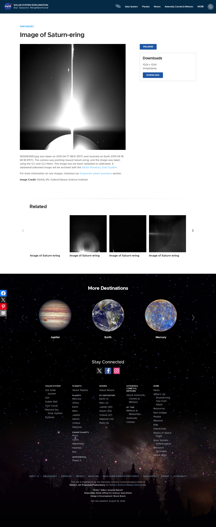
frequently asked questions (96, 173)
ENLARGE (148, 47)
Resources (159, 408)
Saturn (75, 419)
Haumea (76, 448)
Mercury (161, 337)
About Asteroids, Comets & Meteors (135, 398)
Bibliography (50, 476)
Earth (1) (104, 399)
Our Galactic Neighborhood (31, 8)
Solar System (52, 386)
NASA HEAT (160, 455)
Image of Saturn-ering (45, 255)
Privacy (80, 476)
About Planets (80, 390)
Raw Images (27, 26)
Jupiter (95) (105, 407)
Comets (130, 422)
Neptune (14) (106, 419)
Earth (108, 337)
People (157, 417)
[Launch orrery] (118, 7)
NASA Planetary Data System (99, 167)
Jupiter (55, 337)
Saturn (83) (105, 411)
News (156, 390)
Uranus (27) (105, 415)
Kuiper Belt (51, 402)
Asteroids (131, 418)
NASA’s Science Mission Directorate (127, 485)
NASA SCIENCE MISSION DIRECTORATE (121, 476)
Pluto (75, 435)
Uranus (76, 423)
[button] (200, 7)
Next (193, 230)
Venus (75, 403)
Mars (75, 411)
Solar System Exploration (31, 4)
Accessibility (180, 476)
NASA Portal (150, 476)
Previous (23, 230)
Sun (47, 398)
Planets (76, 386)
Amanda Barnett (115, 490)
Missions (158, 420)
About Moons (106, 390)
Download (152, 75)
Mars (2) (103, 403)
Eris (74, 452)
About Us (34, 476)
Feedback (66, 476)
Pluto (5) (104, 423)
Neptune (77, 427)
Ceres (75, 440)
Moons (103, 386)
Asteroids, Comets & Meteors (132, 388)
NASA (9, 6)
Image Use (93, 476)
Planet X (77, 460)
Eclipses (49, 417)
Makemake (78, 444)
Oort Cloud (51, 406)
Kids (155, 425)
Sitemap (165, 476)
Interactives (159, 429)
